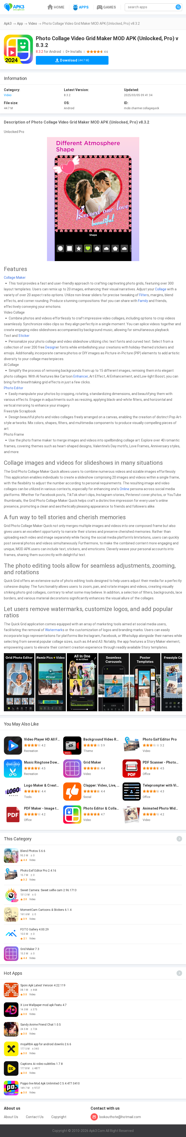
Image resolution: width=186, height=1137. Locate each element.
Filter (143, 295)
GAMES (109, 7)
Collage (160, 289)
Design (50, 347)
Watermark (53, 630)
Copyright (58, 1117)
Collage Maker (15, 277)
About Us (11, 1117)
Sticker (24, 336)
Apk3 (8, 23)
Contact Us (35, 1117)
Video (32, 23)
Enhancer (80, 376)
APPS (84, 7)
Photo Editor (13, 388)
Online (124, 489)
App (20, 23)
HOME (59, 7)
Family (143, 301)
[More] (179, 839)
